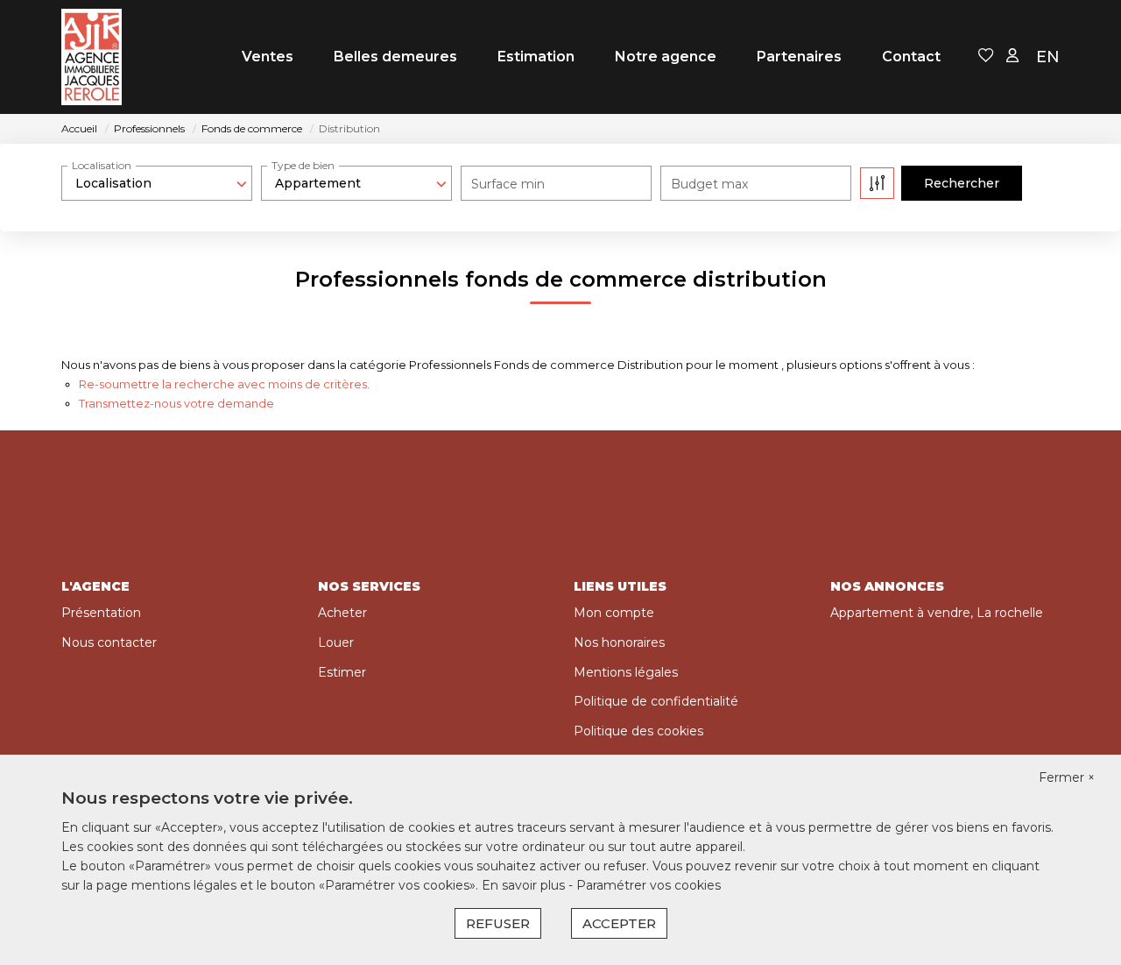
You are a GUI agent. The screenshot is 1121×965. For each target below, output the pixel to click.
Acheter (342, 613)
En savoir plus (525, 885)
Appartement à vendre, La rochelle (936, 613)
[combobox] (156, 183)
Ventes (267, 56)
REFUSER (498, 923)
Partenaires (799, 56)
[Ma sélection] (986, 56)
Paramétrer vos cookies (648, 885)
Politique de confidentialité (656, 701)
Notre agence (665, 56)
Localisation (101, 165)
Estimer (342, 672)
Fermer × (1067, 777)
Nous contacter (109, 642)
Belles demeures (395, 56)
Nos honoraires (619, 642)
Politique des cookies (638, 731)
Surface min (508, 184)
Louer (336, 642)
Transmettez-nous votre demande (176, 403)
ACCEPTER (619, 923)
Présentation (101, 613)
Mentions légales (626, 672)
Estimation (536, 56)
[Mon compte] (1012, 56)
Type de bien (303, 165)
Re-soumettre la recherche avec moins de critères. (224, 384)
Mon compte (614, 613)
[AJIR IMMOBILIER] (91, 57)
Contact (911, 56)
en (1048, 57)
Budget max (709, 184)
